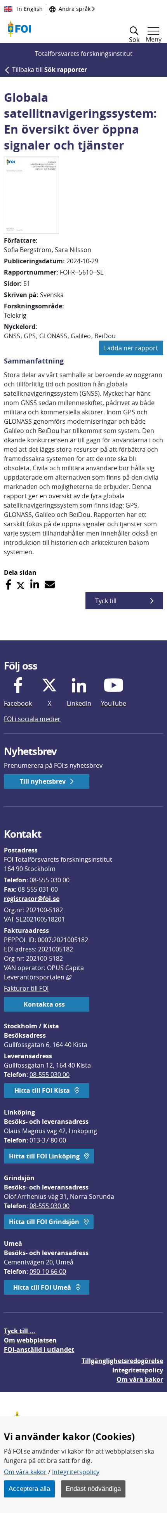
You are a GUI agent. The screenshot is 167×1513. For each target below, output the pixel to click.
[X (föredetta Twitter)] (20, 584)
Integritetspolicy (75, 1472)
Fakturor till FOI (26, 988)
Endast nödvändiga (93, 1488)
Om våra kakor (25, 1472)
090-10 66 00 (48, 1271)
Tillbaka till (49, 69)
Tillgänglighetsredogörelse (122, 1360)
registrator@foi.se (31, 898)
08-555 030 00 (50, 880)
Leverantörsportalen (37, 977)
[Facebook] (8, 584)
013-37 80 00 (48, 1140)
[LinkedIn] (34, 584)
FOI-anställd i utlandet (39, 1349)
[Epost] (50, 584)
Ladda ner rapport (131, 348)
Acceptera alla (29, 1488)
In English (29, 8)
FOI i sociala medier (32, 719)
